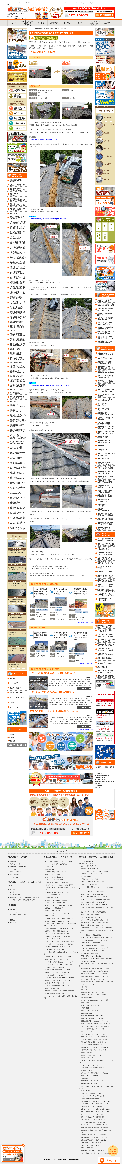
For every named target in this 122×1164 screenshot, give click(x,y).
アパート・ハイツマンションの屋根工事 (104, 662)
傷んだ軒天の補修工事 (87, 1057)
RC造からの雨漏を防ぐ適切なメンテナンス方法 (94, 1039)
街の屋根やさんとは (15, 861)
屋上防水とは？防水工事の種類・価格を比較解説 (17, 262)
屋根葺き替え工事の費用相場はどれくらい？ (105, 367)
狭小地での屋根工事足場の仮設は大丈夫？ (104, 441)
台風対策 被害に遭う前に (52, 897)
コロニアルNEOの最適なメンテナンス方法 (105, 436)
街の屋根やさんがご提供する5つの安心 (27, 23)
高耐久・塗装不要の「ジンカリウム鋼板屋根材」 (94, 1036)
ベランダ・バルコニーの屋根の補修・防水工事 (58, 905)
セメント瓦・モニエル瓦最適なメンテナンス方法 (17, 277)
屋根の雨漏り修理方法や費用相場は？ (17, 477)
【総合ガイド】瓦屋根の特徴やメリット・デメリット (96, 925)
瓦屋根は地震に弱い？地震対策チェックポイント (106, 486)
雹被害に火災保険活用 (87, 1148)
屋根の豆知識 (14, 401)
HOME (31, 28)
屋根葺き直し (108, 156)
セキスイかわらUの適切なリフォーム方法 (92, 881)
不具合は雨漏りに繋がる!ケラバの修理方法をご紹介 (95, 971)
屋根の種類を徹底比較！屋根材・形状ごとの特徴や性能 (96, 927)
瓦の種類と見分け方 (16, 376)
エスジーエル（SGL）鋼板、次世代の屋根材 (93, 1096)
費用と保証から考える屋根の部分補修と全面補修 (59, 944)
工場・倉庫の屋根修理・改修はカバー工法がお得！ (106, 635)
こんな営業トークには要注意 (104, 567)
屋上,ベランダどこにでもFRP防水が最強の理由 (18, 257)
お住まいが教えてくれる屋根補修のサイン (105, 376)
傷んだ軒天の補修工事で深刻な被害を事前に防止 (17, 232)
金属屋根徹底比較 (86, 1090)
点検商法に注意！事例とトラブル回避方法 (57, 882)
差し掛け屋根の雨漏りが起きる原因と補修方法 (17, 344)
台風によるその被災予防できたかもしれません (106, 463)
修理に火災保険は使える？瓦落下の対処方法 (106, 472)
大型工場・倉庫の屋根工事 (52, 910)
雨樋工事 (106, 141)
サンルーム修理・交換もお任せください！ (105, 630)
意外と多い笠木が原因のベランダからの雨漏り (17, 227)
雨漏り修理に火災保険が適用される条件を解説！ (105, 518)
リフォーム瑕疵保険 (15, 872)
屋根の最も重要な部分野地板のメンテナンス (17, 397)
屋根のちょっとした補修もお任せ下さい (56, 877)
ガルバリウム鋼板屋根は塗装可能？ (105, 314)
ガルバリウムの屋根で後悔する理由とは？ (17, 447)
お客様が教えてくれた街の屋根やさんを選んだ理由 (24, 897)
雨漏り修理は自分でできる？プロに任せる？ (17, 199)
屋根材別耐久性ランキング (15, 410)
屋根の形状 (13, 330)
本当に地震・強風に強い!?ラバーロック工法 (93, 1119)
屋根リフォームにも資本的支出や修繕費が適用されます (61, 941)
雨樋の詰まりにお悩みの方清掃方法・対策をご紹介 (106, 644)
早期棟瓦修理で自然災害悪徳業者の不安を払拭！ (17, 287)
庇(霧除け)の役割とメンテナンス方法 (16, 297)
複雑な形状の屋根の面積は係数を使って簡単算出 (94, 1000)
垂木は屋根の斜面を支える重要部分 (55, 949)
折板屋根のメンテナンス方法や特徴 (91, 943)
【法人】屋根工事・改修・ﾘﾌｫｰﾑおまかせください (106, 671)
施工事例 (41, 23)
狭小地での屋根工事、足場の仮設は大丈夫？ (93, 894)
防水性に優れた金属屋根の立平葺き (91, 1098)
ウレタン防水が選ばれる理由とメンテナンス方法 (17, 242)
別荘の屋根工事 (102, 667)
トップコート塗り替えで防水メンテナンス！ (17, 523)
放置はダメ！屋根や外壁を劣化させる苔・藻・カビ (95, 1111)
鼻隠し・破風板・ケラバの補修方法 (17, 217)
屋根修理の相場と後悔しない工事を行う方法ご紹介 (59, 928)
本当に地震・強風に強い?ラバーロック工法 (18, 317)
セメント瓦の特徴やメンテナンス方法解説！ (17, 272)
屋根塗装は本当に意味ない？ (15, 194)
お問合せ (12, 702)
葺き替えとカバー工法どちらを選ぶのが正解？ (105, 381)
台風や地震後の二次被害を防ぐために (105, 477)
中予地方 (12, 737)
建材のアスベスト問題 (17, 389)
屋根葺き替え (108, 117)
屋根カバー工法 (108, 125)
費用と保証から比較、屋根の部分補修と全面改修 (106, 371)
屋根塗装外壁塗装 (106, 172)
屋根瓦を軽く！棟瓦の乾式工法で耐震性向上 (104, 481)
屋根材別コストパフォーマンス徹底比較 (17, 405)
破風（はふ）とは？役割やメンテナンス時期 (17, 528)
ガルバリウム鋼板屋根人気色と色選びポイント (105, 323)
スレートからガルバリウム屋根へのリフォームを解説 (106, 304)
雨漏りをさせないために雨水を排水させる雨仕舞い (95, 1127)
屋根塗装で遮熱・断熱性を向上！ (90, 1010)
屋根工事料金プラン (51, 869)
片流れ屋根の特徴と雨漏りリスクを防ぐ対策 (17, 334)
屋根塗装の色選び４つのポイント (103, 500)
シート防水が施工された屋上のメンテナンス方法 (17, 247)
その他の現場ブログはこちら (85, 730)
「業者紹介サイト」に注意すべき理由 (104, 599)
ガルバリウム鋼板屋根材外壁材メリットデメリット (106, 337)
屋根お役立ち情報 (103, 458)
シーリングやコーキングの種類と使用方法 (17, 302)
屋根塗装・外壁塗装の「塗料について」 (92, 874)
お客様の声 (54, 23)
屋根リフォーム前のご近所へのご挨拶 (103, 548)
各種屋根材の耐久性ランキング (89, 1083)
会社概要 (107, 23)
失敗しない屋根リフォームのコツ (104, 357)
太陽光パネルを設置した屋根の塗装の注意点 (105, 418)
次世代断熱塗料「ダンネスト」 (102, 505)
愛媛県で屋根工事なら (17, 692)
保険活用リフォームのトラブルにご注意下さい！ (94, 1103)
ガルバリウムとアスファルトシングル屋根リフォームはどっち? (18, 436)
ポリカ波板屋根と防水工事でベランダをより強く (106, 640)
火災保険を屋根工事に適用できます (55, 902)
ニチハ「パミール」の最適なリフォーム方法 (93, 884)
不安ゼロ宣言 (14, 869)
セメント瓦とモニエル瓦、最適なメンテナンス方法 (95, 948)
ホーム (14, 23)
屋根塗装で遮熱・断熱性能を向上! (104, 509)
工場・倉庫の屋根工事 (104, 658)
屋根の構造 (13, 213)
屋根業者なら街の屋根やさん (18, 914)
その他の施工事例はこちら (85, 622)
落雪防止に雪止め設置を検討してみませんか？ (58, 969)
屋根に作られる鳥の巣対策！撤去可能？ (105, 654)
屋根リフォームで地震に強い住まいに (56, 900)
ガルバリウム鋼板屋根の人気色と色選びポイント (94, 920)
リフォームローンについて (52, 939)
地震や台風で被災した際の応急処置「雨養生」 (17, 312)
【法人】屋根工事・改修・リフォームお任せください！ (61, 918)
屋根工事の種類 (104, 111)
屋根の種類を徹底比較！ (101, 385)
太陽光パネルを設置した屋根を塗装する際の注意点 (59, 990)
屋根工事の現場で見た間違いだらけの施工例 (104, 495)
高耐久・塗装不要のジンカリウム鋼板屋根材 (17, 462)
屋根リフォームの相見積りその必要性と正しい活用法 (106, 544)
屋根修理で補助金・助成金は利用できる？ (104, 528)
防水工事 (106, 148)
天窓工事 (106, 179)
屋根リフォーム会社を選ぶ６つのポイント (106, 454)
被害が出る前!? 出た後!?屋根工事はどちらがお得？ (106, 562)
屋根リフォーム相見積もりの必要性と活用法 (57, 933)
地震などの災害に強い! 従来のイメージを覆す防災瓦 (95, 1023)
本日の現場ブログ (15, 894)
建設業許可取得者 (15, 688)
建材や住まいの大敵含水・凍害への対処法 (17, 358)
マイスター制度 (14, 877)
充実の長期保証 (14, 874)
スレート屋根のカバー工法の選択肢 (106, 395)
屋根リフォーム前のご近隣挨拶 (54, 879)
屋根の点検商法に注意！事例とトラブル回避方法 (105, 576)
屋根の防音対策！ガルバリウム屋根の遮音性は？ (106, 341)
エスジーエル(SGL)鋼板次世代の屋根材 (17, 452)
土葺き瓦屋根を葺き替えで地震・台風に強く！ (17, 282)
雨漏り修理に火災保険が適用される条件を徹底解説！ (96, 1153)
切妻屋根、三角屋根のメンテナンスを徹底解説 (17, 339)
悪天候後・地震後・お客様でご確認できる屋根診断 (95, 871)
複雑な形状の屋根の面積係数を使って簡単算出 (17, 326)
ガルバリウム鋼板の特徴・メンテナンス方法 (93, 1034)
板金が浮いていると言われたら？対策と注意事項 (106, 580)
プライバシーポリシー (17, 697)
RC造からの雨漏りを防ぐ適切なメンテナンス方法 (18, 482)
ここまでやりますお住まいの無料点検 (94, 23)
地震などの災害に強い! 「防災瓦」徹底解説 (104, 491)
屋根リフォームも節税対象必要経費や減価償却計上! (106, 676)
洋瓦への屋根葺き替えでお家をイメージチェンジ (17, 430)
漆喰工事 (106, 133)
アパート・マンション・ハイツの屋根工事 (57, 913)
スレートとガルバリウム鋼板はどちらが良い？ (105, 300)
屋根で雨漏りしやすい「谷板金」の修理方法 (17, 371)
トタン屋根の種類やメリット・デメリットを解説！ (95, 940)
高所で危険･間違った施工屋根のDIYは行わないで (18, 467)
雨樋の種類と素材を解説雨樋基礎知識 (17, 512)
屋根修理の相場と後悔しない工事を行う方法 (104, 362)
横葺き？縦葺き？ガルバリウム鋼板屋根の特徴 (106, 332)
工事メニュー (80, 23)
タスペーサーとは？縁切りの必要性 (16, 237)
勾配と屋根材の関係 (16, 362)
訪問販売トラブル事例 (104, 571)
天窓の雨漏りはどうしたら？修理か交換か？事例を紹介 (96, 958)
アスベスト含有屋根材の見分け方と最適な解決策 (17, 385)
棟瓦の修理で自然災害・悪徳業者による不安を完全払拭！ (97, 981)
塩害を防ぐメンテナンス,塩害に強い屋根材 (18, 415)
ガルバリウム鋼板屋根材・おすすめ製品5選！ (93, 902)
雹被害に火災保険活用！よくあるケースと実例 (105, 523)
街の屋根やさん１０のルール (18, 866)
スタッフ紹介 (14, 683)
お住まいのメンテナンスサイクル (90, 1065)
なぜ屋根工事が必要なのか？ (105, 353)
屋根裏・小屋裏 (15, 349)
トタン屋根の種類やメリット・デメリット (104, 409)
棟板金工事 (107, 164)
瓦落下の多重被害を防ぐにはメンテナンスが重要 (105, 467)
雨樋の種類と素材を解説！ (52, 988)
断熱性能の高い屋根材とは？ (15, 502)
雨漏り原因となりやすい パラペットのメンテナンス (59, 959)
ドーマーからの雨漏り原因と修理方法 (17, 492)
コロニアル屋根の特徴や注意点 (103, 404)
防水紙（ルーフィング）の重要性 (90, 1075)
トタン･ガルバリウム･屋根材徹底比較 (17, 442)
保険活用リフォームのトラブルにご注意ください (106, 594)
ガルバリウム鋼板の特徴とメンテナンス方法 (17, 457)
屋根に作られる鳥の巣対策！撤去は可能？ (57, 985)
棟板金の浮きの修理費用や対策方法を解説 (17, 209)
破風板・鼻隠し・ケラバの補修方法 (91, 956)
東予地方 (12, 734)
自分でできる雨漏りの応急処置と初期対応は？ (105, 514)
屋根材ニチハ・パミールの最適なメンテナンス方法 (106, 427)
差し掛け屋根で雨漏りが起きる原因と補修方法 (94, 1125)
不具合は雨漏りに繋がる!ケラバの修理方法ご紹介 (18, 222)
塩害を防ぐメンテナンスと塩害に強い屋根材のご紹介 (96, 1109)
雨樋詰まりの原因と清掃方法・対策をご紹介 (57, 980)
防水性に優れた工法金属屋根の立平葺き (16, 307)
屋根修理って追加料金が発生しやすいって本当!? (105, 585)
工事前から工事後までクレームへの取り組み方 (105, 553)
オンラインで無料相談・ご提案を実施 (56, 864)
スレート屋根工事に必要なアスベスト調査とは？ (17, 517)
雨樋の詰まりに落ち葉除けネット (54, 983)
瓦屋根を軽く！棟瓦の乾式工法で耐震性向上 (93, 1018)
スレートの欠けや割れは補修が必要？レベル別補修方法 (96, 937)
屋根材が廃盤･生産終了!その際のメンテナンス (17, 425)
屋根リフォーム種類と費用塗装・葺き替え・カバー (106, 390)
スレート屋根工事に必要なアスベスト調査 (92, 1029)
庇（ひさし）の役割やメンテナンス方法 (17, 487)
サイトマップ (14, 707)
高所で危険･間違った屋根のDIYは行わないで (93, 1042)
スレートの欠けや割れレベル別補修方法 (104, 399)
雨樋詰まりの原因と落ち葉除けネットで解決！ (106, 649)
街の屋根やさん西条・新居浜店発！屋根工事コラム (24, 900)
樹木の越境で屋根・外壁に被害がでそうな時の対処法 (106, 590)
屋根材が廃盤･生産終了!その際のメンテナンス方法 (95, 976)
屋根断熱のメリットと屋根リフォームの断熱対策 (17, 507)
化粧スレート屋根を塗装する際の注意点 (103, 423)
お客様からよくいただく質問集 (89, 879)
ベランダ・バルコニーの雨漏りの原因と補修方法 (17, 267)
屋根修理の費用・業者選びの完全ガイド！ (17, 189)
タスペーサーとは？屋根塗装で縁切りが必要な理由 (95, 968)
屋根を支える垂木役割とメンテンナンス (17, 472)
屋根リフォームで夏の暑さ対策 (54, 908)
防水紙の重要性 (15, 393)
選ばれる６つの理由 (15, 864)
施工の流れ (67, 23)
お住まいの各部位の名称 (17, 185)
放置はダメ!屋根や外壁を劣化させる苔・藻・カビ (18, 420)
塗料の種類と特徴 (104, 694)
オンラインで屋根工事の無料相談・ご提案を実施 (105, 539)
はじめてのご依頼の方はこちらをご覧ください (58, 861)
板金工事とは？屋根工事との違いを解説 (17, 204)
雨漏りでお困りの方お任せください (55, 874)
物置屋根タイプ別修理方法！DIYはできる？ (104, 626)
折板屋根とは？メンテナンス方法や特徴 (105, 413)
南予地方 (12, 741)
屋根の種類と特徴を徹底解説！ (16, 180)
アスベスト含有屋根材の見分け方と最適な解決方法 (95, 1026)
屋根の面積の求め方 (16, 322)
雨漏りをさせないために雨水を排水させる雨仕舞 (17, 366)
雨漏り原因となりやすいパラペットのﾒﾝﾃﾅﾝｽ (17, 252)
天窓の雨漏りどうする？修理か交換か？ (17, 497)
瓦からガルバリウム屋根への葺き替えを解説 (105, 309)
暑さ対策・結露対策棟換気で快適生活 (91, 1005)
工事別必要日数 (102, 450)
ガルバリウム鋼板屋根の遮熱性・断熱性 (105, 318)
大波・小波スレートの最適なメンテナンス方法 (17, 292)
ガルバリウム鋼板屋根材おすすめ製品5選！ (105, 328)
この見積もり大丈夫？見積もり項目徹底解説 (104, 558)
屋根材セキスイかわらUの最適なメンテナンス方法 (105, 432)
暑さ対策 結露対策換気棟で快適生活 (16, 353)
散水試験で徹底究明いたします (54, 895)
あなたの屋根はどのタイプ (88, 866)
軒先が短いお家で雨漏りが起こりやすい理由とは (17, 380)
